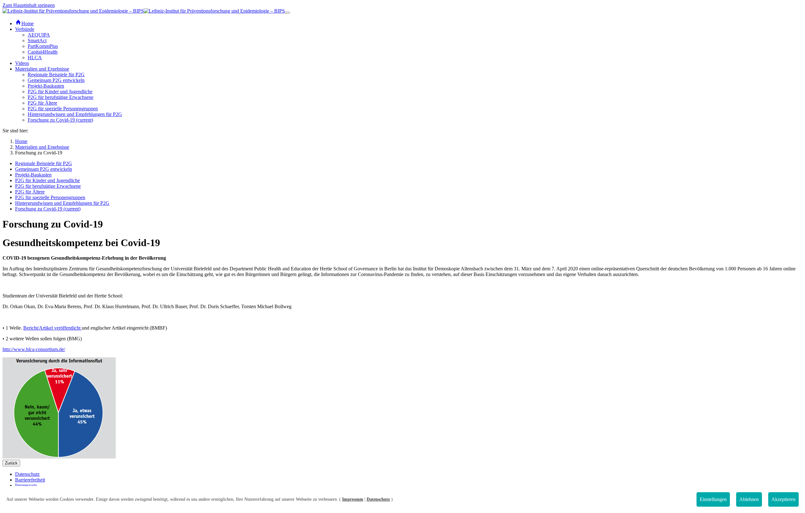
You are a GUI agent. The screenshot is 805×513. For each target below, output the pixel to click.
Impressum (352, 499)
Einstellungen (713, 499)
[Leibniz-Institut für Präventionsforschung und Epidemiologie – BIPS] (144, 11)
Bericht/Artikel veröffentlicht (52, 328)
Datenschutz (378, 499)
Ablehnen (749, 499)
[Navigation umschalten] (287, 13)
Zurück (11, 463)
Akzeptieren (783, 499)
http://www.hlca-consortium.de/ (34, 349)
